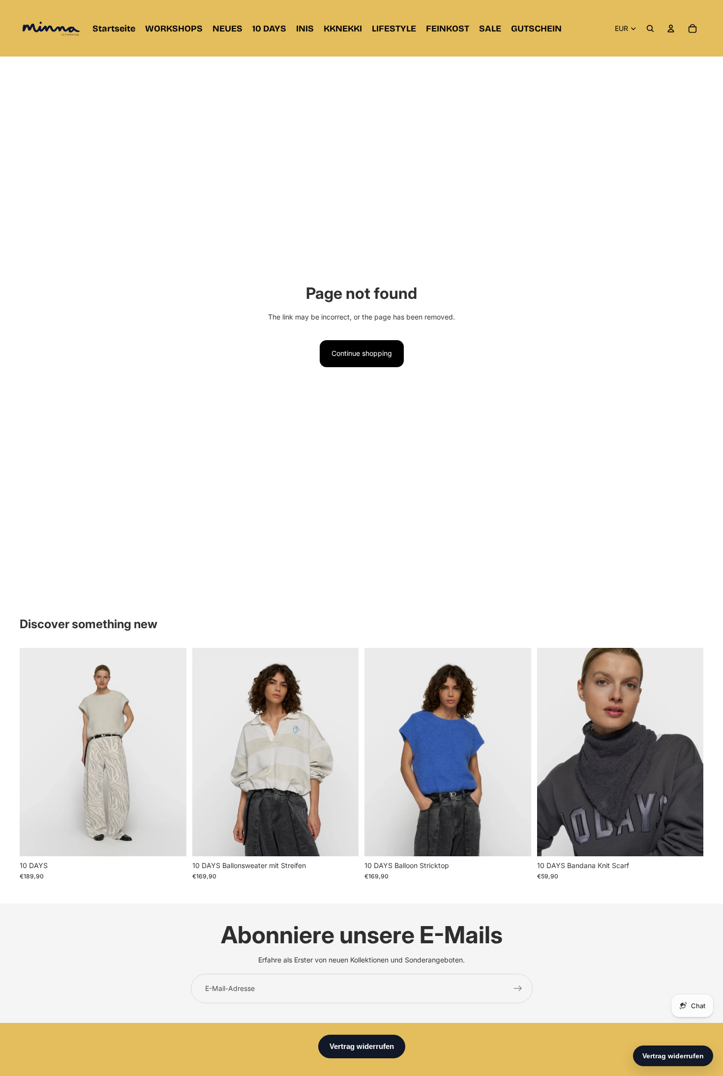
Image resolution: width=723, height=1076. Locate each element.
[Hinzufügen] (688, 841)
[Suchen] (650, 28)
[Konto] (671, 28)
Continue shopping (361, 353)
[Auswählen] (171, 841)
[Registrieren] (518, 988)
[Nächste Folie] (171, 752)
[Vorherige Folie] (34, 752)
